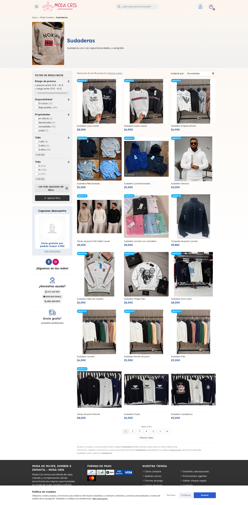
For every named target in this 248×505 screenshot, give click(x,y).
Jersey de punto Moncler (88, 414)
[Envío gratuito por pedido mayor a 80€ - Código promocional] (52, 228)
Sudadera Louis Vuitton (88, 126)
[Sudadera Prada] (146, 389)
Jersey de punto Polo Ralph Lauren (93, 241)
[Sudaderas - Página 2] (160, 431)
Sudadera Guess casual (135, 126)
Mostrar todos (114, 73)
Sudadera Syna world (181, 299)
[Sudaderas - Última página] (167, 431)
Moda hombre (175, 450)
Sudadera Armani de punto (137, 356)
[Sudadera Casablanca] (193, 389)
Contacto (188, 485)
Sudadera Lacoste (85, 356)
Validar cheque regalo (194, 480)
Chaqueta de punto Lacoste (184, 241)
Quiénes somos (153, 476)
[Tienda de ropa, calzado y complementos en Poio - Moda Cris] (59, 6)
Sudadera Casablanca (181, 414)
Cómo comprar (153, 471)
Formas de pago (154, 480)
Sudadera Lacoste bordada (137, 183)
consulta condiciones (52, 323)
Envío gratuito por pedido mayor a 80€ (52, 245)
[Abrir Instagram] (56, 262)
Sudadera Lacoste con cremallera (140, 241)
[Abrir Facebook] (49, 262)
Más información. (100, 498)
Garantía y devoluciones (196, 471)
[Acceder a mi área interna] (200, 6)
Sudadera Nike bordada (88, 183)
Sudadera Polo (178, 356)
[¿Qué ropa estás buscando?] (136, 6)
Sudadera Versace (180, 183)
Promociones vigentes (195, 476)
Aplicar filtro (53, 198)
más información (52, 251)
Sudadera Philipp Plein (134, 299)
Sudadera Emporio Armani (183, 126)
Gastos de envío (153, 485)
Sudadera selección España (90, 299)
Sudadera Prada (132, 414)
